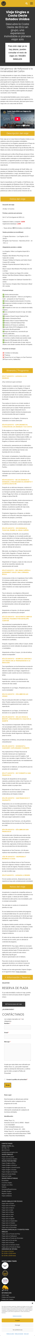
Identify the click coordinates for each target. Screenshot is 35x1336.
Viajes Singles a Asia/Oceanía (11, 1167)
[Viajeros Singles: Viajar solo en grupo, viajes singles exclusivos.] (3, 3)
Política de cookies (10, 1333)
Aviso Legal (26, 1333)
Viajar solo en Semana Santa (10, 1244)
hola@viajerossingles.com (10, 1152)
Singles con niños (7, 1185)
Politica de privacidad (19, 1333)
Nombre (7, 1023)
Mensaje (7, 1041)
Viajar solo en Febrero (8, 1205)
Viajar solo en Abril (7, 1210)
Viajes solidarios (7, 1195)
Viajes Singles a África (8, 1163)
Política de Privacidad (8, 1297)
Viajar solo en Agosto (8, 1218)
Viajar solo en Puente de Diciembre (12, 1238)
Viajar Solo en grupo (8, 1156)
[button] (32, 1303)
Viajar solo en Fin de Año (9, 1240)
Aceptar (17, 1320)
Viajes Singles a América (9, 1165)
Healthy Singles (6, 1191)
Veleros (4, 1187)
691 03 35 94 (6, 1150)
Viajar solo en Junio (8, 1214)
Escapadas (5, 1180)
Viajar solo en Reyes (8, 1242)
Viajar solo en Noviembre (9, 1225)
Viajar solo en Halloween (9, 1236)
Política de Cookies (7, 1299)
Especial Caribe (6, 1176)
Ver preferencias (17, 1330)
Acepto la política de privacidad (17, 1079)
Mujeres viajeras (7, 1193)
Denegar (17, 1325)
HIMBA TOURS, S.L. (8, 1146)
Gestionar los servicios (17, 1315)
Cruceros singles (7, 1182)
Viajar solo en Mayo (8, 1212)
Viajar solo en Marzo (8, 1208)
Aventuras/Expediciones (9, 1189)
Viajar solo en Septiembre (9, 1221)
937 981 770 (5, 1148)
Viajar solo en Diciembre (9, 1227)
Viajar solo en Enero (8, 1203)
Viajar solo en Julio (7, 1216)
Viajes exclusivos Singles (9, 1159)
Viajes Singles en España (9, 1172)
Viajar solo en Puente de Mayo (11, 1247)
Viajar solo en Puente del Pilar (11, 1234)
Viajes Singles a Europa (9, 1169)
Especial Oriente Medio (9, 1174)
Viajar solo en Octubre (8, 1223)
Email (6, 1032)
